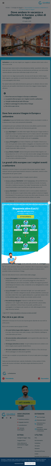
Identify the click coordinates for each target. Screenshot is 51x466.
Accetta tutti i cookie (30, 463)
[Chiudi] (48, 459)
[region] (25, 462)
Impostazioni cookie (19, 463)
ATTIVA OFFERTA (25, 217)
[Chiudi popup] (49, 203)
